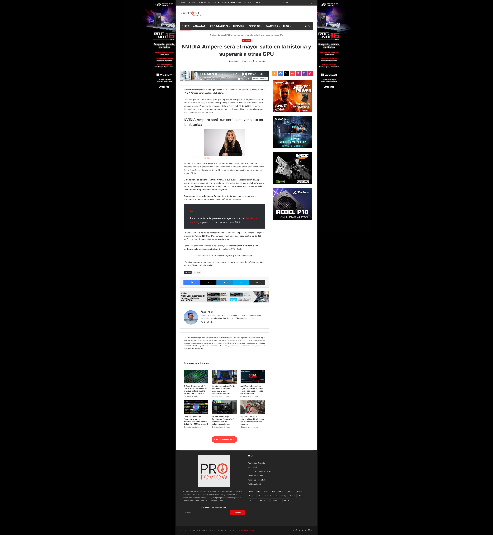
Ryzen (301, 496)
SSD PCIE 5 (248, 3)
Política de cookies (255, 476)
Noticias (220, 35)
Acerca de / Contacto (256, 463)
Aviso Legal (252, 467)
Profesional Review (246, 530)
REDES (286, 26)
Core (273, 491)
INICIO (187, 26)
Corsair (280, 491)
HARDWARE (238, 26)
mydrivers (196, 272)
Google (251, 496)
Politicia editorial (254, 484)
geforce (289, 491)
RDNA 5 (216, 3)
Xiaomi (286, 500)
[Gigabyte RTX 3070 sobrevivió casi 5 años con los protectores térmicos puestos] (252, 407)
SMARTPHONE (272, 26)
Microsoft (268, 496)
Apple (258, 491)
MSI (276, 496)
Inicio (213, 35)
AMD (251, 491)
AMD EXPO (191, 3)
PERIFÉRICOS (254, 26)
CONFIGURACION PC (219, 26)
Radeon (292, 496)
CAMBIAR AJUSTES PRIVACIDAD (214, 507)
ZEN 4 (257, 3)
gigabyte (299, 491)
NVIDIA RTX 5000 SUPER (231, 3)
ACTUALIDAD (199, 26)
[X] (202, 322)
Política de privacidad (256, 480)
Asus (266, 491)
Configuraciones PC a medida (259, 471)
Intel (259, 496)
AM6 (183, 3)
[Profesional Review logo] (191, 14)
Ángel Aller (234, 61)
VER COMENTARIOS (224, 439)
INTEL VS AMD (204, 3)
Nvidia (206, 158)
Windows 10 (263, 500)
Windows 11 (276, 500)
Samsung (252, 500)
